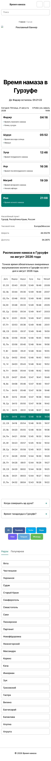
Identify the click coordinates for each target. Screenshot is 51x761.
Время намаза (17, 4)
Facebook (19, 530)
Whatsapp (37, 537)
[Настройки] (47, 4)
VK (8, 530)
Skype (41, 530)
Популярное (17, 551)
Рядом (4, 551)
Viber (13, 537)
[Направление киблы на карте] (40, 4)
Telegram (23, 537)
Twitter (30, 530)
